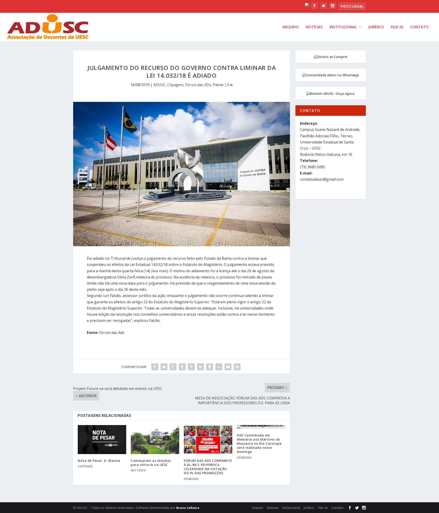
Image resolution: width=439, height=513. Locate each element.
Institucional (343, 27)
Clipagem (175, 84)
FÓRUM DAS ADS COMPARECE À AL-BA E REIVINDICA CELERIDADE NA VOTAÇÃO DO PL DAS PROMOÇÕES (208, 466)
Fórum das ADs (198, 84)
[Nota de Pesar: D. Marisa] (102, 439)
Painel (218, 84)
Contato (419, 27)
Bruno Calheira (187, 508)
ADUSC (159, 84)
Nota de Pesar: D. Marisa (99, 460)
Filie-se (397, 27)
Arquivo (290, 27)
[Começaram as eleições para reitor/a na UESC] (155, 439)
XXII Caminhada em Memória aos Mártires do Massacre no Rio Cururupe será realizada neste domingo (259, 443)
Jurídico (376, 27)
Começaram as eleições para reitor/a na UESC (151, 462)
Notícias (314, 27)
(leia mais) (159, 270)
